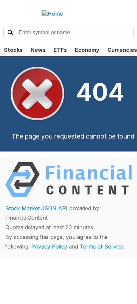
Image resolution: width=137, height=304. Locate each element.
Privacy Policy (49, 246)
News (38, 50)
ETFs (60, 50)
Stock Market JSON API (36, 208)
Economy (87, 50)
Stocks (13, 50)
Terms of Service (101, 246)
